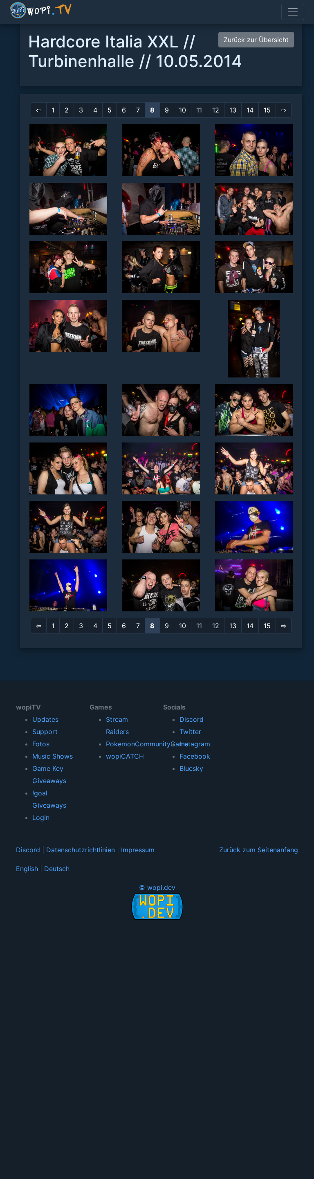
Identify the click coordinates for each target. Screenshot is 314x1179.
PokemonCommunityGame (147, 744)
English (27, 869)
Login (40, 817)
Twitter (190, 732)
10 (182, 110)
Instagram (194, 744)
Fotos (40, 744)
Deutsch (57, 869)
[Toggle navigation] (292, 12)
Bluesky (191, 768)
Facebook (194, 756)
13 (232, 110)
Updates (45, 719)
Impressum (138, 850)
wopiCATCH (125, 756)
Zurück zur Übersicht (256, 40)
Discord (191, 719)
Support (45, 732)
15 (267, 110)
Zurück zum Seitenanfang (258, 850)
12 (215, 110)
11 (199, 110)
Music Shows (52, 756)
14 (250, 110)
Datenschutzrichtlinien (80, 850)
